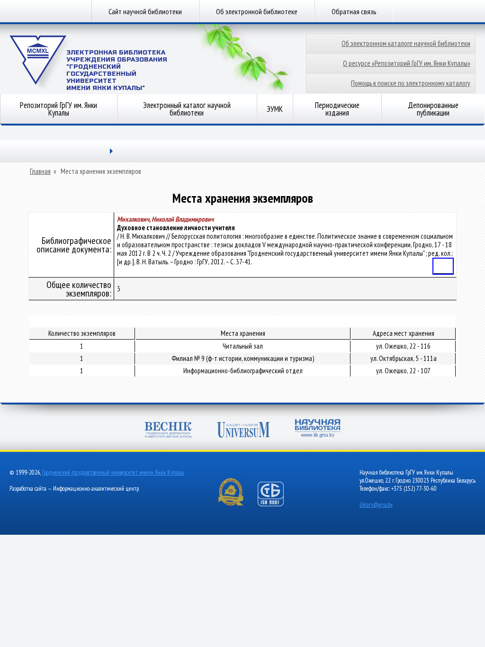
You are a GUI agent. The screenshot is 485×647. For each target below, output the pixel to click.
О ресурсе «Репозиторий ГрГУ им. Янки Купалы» (406, 63)
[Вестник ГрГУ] (168, 431)
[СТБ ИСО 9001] (277, 504)
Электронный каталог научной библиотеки (187, 109)
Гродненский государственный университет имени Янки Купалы (113, 472)
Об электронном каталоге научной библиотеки (405, 43)
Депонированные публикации (433, 109)
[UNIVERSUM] (243, 431)
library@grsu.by (376, 505)
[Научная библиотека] (318, 429)
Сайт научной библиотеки (145, 11)
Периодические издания (337, 109)
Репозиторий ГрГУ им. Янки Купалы (58, 109)
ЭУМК (275, 109)
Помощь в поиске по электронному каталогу (410, 83)
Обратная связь (354, 11)
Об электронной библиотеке (256, 11)
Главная (40, 171)
